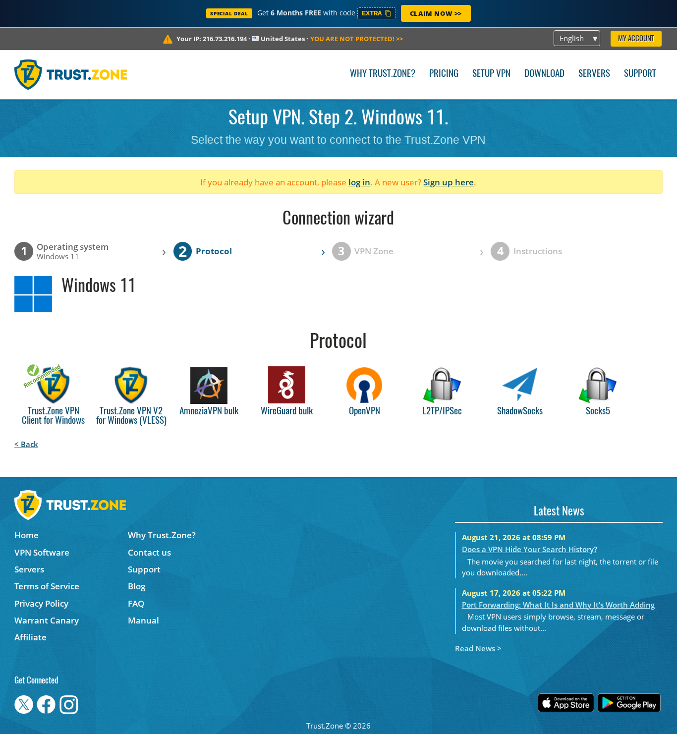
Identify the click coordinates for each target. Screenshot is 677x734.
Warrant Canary (46, 620)
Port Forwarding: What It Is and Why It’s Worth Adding (558, 605)
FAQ (136, 603)
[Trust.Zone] (70, 74)
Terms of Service (46, 586)
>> (356, 38)
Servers (594, 74)
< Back (26, 444)
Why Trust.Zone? (382, 74)
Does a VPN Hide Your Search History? (529, 549)
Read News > (478, 648)
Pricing (443, 74)
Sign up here (448, 182)
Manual (143, 620)
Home (26, 535)
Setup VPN (491, 74)
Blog (136, 586)
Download (544, 74)
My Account (636, 39)
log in (359, 182)
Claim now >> (436, 13)
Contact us (149, 552)
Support (640, 74)
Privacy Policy (41, 603)
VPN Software (41, 552)
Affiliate (30, 637)
